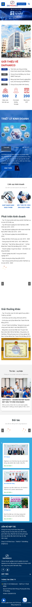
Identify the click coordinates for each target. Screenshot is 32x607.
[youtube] (7, 570)
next (29, 197)
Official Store (21, 4)
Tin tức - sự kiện (16, 371)
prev (2, 197)
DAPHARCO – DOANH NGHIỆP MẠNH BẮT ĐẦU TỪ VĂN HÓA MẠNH (16, 401)
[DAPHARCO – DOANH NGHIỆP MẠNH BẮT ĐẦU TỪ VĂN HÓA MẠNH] (16, 388)
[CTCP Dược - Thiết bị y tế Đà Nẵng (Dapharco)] (12, 3)
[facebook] (3, 570)
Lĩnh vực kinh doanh (16, 184)
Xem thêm (8, 168)
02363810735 (12, 593)
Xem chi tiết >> (8, 465)
